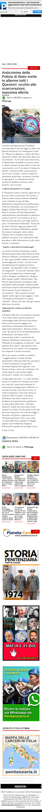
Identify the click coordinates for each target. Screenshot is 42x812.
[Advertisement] (21, 38)
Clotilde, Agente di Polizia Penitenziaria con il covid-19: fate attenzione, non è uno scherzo (33, 480)
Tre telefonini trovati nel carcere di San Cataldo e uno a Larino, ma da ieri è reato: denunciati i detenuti (20, 513)
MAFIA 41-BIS (12, 64)
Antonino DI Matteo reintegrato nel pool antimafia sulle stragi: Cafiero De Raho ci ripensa (20, 480)
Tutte (35, 531)
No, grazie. (25, 12)
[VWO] (8, 12)
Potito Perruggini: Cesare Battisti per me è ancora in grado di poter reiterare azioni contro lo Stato (8, 513)
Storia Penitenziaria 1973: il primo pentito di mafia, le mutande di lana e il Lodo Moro (8, 480)
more (35, 458)
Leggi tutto (6, 488)
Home (4, 64)
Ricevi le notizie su (19, 447)
